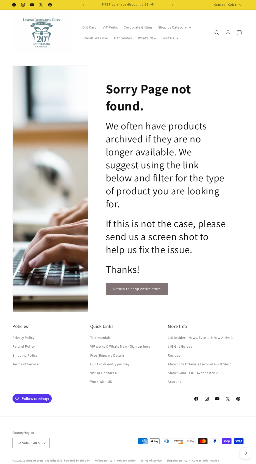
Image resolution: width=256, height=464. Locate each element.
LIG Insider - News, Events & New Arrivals (201, 337)
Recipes (174, 355)
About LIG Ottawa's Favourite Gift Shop (200, 364)
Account (174, 381)
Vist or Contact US (105, 373)
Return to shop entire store (137, 288)
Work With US (101, 381)
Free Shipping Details (107, 355)
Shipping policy (177, 460)
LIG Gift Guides (180, 346)
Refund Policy (23, 346)
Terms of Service (25, 364)
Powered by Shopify (77, 460)
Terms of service (151, 460)
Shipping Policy (24, 355)
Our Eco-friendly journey (110, 364)
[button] (174, 27)
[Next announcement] (172, 4)
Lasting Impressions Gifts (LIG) (43, 460)
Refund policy (103, 460)
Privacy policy (126, 460)
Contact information (205, 460)
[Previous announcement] (83, 4)
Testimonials (100, 337)
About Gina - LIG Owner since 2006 (196, 373)
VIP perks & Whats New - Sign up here (120, 346)
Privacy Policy (23, 337)
